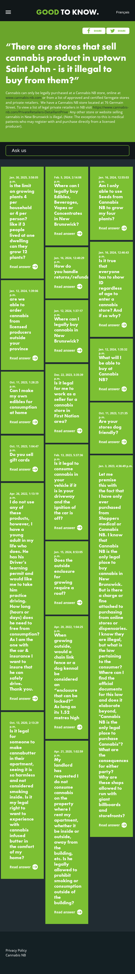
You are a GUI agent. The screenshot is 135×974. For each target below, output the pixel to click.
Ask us (19, 150)
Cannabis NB (16, 955)
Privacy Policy (16, 950)
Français (122, 12)
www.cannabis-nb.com (23, 97)
